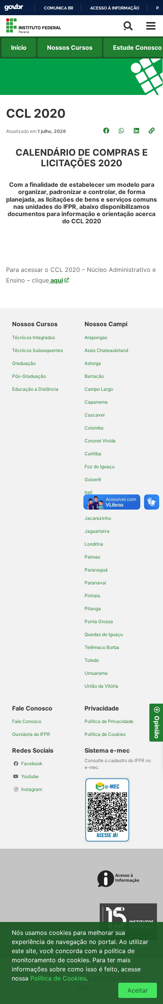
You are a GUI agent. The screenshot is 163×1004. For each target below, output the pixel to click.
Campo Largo (99, 389)
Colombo (94, 428)
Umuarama (96, 673)
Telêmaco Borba (102, 647)
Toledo (92, 660)
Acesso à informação (114, 8)
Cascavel (95, 415)
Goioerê (93, 479)
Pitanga (93, 608)
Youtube (30, 776)
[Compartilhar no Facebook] (106, 130)
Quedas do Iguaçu (104, 634)
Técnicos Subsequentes (37, 350)
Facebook (31, 763)
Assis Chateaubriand (106, 350)
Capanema (96, 402)
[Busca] (128, 25)
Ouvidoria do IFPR (31, 734)
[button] (152, 130)
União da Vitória (101, 686)
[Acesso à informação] (119, 879)
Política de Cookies (105, 734)
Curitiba (93, 453)
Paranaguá (96, 570)
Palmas (92, 557)
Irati (88, 492)
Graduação (24, 363)
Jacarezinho (98, 518)
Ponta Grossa (99, 621)
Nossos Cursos (69, 47)
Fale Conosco (26, 721)
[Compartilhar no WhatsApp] (122, 130)
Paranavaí (95, 583)
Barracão (94, 376)
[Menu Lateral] (151, 26)
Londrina (94, 544)
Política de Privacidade (109, 721)
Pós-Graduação (29, 376)
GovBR (13, 7)
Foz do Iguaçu (99, 466)
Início (19, 47)
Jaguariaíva (97, 531)
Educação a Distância (35, 389)
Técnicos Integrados (33, 337)
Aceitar (137, 990)
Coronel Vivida (100, 441)
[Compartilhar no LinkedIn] (137, 130)
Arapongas (96, 337)
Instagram (31, 789)
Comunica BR (58, 8)
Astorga (93, 363)
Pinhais (92, 595)
